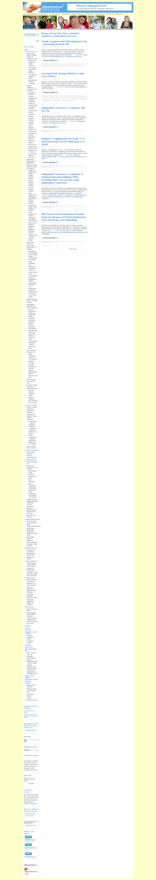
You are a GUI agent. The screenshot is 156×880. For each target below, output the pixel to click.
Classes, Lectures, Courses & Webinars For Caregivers (32, 410)
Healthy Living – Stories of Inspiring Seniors (32, 237)
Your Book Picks (31, 457)
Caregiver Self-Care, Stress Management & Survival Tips (31, 552)
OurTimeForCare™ (89, 14)
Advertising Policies (30, 814)
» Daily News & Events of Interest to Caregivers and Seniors (30, 716)
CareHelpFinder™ (66, 14)
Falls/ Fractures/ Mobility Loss (32, 127)
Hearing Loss (32, 131)
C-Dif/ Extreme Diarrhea (32, 111)
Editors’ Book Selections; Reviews (31, 453)
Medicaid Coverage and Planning (32, 366)
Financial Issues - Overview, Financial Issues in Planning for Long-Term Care (63, 64)
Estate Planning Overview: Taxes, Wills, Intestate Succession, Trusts (32, 335)
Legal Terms (29, 647)
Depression (31, 114)
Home (24, 14)
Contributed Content (30, 641)
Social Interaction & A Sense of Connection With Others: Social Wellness (32, 217)
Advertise (28, 645)
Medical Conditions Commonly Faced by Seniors (32, 88)
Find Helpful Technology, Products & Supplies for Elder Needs (32, 532)
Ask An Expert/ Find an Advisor (31, 447)
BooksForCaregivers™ (55, 14)
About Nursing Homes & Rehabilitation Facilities (32, 278)
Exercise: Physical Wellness (31, 189)
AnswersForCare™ (32, 14)
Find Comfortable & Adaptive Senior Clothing (32, 544)
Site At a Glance (31, 652)
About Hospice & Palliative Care (32, 284)
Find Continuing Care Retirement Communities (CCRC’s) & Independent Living (32, 485)
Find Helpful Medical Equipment (30, 538)
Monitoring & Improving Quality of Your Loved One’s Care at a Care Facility (32, 293)
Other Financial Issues (76, 66)
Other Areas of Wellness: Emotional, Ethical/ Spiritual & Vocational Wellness (32, 228)
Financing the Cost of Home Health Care (60, 98)
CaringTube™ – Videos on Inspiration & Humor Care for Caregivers (32, 440)
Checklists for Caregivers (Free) (32, 76)
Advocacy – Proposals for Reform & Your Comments (31, 589)
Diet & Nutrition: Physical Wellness (31, 183)
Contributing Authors (30, 695)
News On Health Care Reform (31, 580)
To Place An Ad (29, 815)
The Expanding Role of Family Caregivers (31, 614)
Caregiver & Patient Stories (31, 569)
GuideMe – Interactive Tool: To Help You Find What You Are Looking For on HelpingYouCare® (32, 669)
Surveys (27, 628)
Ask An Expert (32, 403)
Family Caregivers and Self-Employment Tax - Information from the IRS (64, 43)
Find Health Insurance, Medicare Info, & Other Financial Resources (32, 510)
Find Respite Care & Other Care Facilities (32, 495)
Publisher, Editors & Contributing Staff (32, 690)
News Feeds (30, 623)
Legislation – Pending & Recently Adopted (32, 595)
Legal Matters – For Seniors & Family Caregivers (32, 306)
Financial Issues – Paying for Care (32, 351)
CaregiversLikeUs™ (100, 14)
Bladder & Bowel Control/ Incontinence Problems (32, 106)
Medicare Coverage (31, 362)
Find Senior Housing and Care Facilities (32, 467)
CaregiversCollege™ (43, 14)
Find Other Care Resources (31, 516)
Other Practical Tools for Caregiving (32, 81)
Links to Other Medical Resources (32, 155)
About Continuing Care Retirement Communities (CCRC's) (32, 266)
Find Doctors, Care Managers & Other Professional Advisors (32, 502)
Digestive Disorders (31, 119)
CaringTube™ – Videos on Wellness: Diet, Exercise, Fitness (32, 432)
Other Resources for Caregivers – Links (31, 381)
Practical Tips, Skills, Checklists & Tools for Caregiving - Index (32, 56)
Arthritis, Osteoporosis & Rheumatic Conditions (32, 99)
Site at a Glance (31, 34)
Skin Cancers (32, 144)
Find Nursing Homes (32, 477)
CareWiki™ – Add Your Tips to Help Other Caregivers (32, 573)
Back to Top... (73, 249)
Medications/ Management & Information (31, 161)
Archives (27, 626)
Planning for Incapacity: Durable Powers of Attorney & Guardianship (32, 324)
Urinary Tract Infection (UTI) (32, 147)
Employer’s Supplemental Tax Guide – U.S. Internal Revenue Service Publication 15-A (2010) (63, 141)
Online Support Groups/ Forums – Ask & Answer (32, 564)
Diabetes (30, 116)
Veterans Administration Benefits (32, 371)
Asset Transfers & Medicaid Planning (32, 342)
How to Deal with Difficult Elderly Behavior (32, 70)
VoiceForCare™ (110, 14)
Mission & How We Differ (31, 686)
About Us (28, 683)
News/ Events (118, 14)
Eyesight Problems (31, 123)
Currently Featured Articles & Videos (31, 392)
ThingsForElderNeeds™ (78, 14)
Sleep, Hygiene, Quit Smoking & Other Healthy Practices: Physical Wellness (32, 198)
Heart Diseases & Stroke (32, 134)
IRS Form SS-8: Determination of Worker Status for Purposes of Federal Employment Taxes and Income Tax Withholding (64, 217)
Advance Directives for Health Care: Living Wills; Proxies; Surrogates (32, 314)
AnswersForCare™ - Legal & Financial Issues (68, 63)
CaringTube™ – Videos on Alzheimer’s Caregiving (32, 424)
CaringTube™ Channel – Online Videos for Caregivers (32, 417)
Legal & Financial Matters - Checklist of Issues (32, 300)
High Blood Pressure (31, 137)
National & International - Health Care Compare (31, 602)
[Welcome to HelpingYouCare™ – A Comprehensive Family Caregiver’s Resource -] (100, 10)
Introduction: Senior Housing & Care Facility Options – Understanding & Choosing (32, 255)
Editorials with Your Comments (31, 584)
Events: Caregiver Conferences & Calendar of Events (32, 619)
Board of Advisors (32, 700)
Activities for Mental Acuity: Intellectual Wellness (32, 208)
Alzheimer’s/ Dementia (32, 93)
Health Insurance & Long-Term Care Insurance (32, 356)
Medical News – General (32, 151)
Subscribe (28, 630)
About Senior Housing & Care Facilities (31, 247)
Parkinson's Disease (31, 141)
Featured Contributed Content (30, 637)
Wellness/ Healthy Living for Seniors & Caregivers (32, 166)
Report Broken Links (31, 825)
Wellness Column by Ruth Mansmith (32, 399)
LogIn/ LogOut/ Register (30, 676)
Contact (29, 698)
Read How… (34, 803)
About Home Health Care (30, 243)
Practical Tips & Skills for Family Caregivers (32, 63)
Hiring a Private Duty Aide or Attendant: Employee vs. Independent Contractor (65, 65)
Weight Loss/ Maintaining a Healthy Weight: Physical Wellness (32, 174)
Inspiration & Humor (30, 558)
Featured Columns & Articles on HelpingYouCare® (32, 386)
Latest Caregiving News (73, 99)
